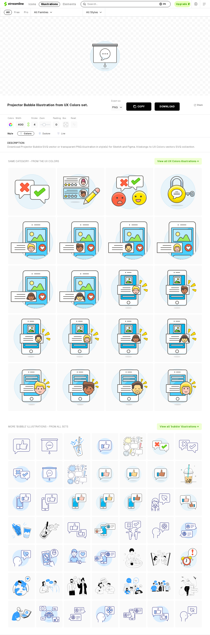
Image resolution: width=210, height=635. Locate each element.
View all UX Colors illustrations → (178, 161)
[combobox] (119, 4)
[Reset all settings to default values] (74, 124)
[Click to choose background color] (66, 125)
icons (32, 4)
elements (69, 4)
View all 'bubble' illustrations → (179, 426)
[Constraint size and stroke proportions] (28, 122)
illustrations (49, 4)
